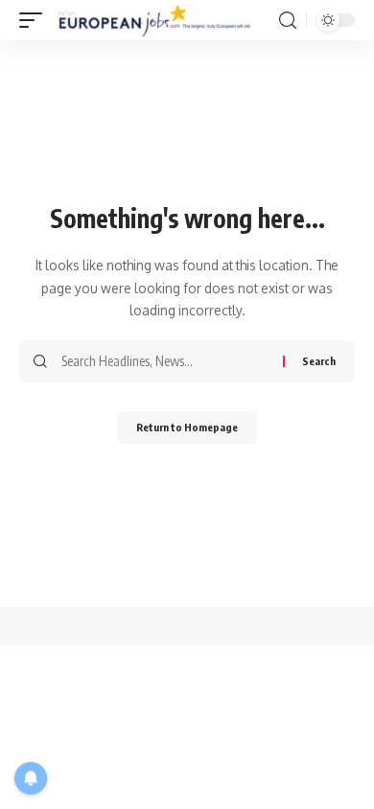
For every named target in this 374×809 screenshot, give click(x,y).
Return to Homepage (187, 427)
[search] (287, 20)
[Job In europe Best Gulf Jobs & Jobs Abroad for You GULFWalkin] (163, 20)
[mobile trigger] (35, 20)
